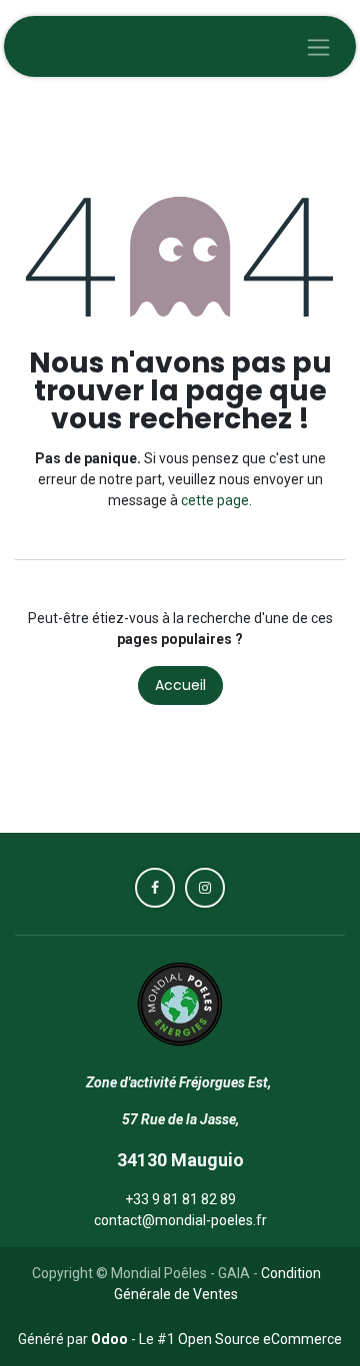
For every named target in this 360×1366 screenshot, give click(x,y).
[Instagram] (205, 888)
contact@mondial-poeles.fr (180, 1220)
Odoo (111, 1339)
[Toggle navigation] (318, 46)
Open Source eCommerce (260, 1339)
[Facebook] (155, 888)
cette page (215, 500)
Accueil (180, 685)
